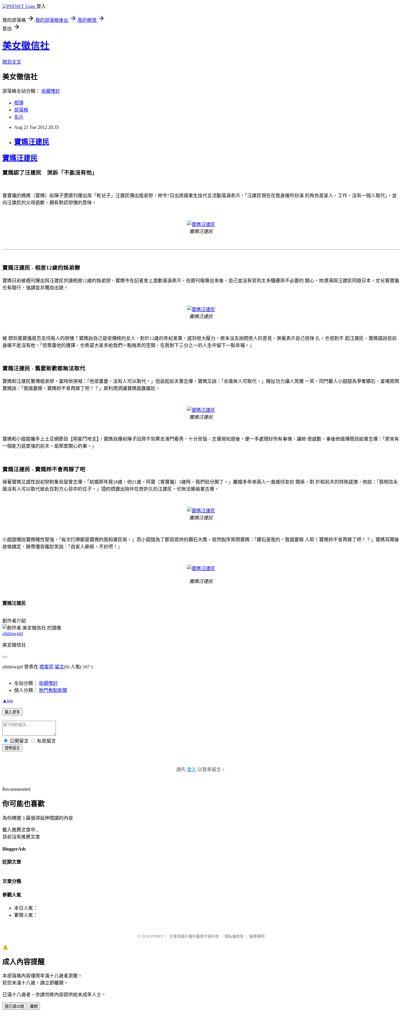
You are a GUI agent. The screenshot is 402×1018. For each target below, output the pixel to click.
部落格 (21, 109)
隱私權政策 (234, 936)
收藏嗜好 (50, 91)
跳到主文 (11, 61)
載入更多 (12, 712)
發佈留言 (12, 748)
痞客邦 (46, 666)
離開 (34, 1006)
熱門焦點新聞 (53, 690)
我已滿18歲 (14, 1006)
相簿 (19, 102)
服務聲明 (257, 936)
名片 (19, 116)
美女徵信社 (25, 45)
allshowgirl (12, 633)
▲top (7, 700)
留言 (59, 666)
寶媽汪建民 (31, 142)
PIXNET (157, 936)
